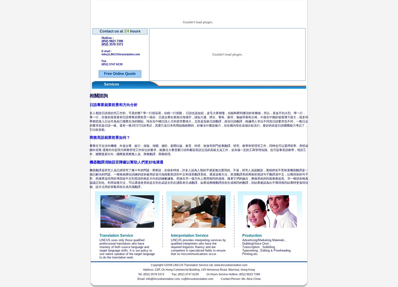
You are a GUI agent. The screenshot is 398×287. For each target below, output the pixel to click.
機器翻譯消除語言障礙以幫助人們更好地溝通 (126, 162)
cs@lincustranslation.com (197, 279)
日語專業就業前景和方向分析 (114, 105)
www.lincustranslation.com (230, 265)
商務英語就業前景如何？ (110, 137)
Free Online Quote (120, 74)
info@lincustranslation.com (163, 279)
